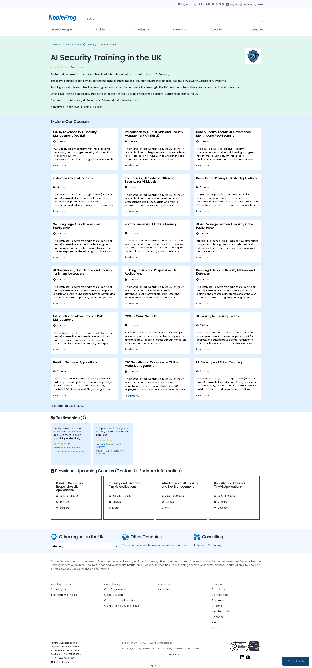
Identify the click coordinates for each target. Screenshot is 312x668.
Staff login (156, 666)
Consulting (140, 29)
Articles (164, 589)
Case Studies (114, 595)
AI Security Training (107, 44)
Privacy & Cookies (174, 654)
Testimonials (221, 611)
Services (178, 29)
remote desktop (118, 87)
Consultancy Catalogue (122, 606)
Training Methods (64, 595)
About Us (217, 29)
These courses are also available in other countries (154, 545)
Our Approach (115, 589)
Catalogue (58, 589)
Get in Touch (296, 661)
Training (101, 29)
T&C (215, 628)
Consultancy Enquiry (119, 600)
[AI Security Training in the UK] (65, 17)
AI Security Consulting (207, 545)
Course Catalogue (60, 29)
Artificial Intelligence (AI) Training (77, 44)
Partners (218, 600)
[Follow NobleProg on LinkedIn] (242, 657)
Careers (218, 617)
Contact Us (256, 29)
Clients (217, 606)
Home (55, 44)
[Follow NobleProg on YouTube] (248, 657)
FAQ (215, 622)
